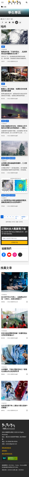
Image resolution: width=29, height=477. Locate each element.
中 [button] (16, 22)
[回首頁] (14, 2)
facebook (2, 22)
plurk (9, 22)
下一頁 (17, 217)
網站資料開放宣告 (7, 453)
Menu (2, 2)
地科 (12, 19)
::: (1, 18)
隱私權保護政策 (6, 448)
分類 (7, 19)
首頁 (3, 19)
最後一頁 (24, 217)
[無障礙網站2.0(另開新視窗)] (12, 458)
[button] (26, 2)
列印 (20, 22)
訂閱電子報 (14, 242)
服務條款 (4, 450)
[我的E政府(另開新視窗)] (4, 458)
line (13, 22)
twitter (6, 22)
